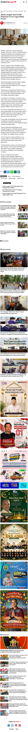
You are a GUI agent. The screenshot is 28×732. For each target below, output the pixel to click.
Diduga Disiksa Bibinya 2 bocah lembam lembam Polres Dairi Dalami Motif (12, 651)
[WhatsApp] (15, 172)
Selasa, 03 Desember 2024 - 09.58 (9, 23)
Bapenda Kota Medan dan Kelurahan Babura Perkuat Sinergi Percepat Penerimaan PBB (12, 291)
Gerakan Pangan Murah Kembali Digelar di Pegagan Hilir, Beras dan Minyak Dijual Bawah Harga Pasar (18, 712)
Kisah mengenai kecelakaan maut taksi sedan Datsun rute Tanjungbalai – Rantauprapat (17, 677)
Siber (17, 729)
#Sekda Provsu (20, 178)
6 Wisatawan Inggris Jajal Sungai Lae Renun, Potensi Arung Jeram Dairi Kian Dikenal (18, 663)
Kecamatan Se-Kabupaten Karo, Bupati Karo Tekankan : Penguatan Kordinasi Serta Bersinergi (13, 333)
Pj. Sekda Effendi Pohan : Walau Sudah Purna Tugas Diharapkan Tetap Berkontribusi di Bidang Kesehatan (8, 207)
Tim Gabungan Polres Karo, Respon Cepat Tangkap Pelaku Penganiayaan (12, 312)
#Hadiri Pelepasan (16, 176)
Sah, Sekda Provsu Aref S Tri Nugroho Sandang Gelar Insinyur (12, 190)
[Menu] (27, 2)
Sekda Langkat (20, 11)
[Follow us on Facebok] (8, 725)
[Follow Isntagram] (16, 725)
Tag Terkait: (3, 176)
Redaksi (11, 729)
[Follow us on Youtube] (19, 725)
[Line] (12, 172)
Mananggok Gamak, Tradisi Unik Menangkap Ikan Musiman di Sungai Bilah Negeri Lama (18, 705)
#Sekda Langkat (12, 178)
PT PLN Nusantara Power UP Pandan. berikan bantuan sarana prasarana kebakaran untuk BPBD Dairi (17, 685)
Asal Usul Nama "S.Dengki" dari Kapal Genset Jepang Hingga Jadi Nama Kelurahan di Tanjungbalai (17, 691)
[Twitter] (8, 172)
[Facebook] (5, 172)
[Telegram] (18, 172)
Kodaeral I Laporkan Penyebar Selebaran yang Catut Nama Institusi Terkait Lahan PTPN (13, 375)
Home (2, 11)
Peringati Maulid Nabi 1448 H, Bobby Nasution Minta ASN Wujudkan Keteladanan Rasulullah (13, 354)
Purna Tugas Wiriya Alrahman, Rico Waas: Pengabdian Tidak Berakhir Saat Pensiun (7, 215)
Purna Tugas (15, 11)
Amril (5, 11)
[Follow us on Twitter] (12, 725)
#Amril (9, 176)
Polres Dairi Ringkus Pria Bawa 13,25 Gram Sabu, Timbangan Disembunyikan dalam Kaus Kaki (18, 657)
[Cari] (23, 2)
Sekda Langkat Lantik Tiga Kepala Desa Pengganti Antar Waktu (12, 187)
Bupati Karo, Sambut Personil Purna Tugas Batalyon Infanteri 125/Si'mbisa (8, 232)
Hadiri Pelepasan (9, 11)
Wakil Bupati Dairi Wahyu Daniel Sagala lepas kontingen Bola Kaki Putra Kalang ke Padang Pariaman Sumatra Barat (17, 671)
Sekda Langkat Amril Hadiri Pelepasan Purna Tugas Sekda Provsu (14, 194)
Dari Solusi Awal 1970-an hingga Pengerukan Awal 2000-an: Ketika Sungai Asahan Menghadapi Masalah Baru (18, 698)
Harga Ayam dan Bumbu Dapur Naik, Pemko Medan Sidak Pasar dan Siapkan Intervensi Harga (12, 270)
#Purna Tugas (4, 178)
